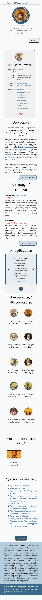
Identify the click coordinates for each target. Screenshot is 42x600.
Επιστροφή (21, 538)
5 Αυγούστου (21, 150)
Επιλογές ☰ (34, 40)
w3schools (34, 589)
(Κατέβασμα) (21, 195)
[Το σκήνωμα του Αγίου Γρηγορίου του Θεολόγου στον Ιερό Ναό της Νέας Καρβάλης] (14, 411)
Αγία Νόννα (14, 503)
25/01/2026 (20, 70)
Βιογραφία (20, 89)
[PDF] (22, 113)
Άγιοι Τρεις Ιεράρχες (18, 488)
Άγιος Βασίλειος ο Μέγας (19, 486)
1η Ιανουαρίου (27, 147)
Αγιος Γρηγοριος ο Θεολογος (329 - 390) (24, 84)
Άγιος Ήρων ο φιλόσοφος (20, 516)
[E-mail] (18, 113)
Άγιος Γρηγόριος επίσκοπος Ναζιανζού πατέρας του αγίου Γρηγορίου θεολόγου (23, 498)
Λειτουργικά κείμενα (23, 92)
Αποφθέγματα (21, 95)
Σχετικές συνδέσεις (23, 108)
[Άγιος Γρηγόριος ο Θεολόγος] (14, 313)
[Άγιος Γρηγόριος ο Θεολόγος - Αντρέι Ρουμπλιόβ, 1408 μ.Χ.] (14, 362)
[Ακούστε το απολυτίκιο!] (14, 454)
